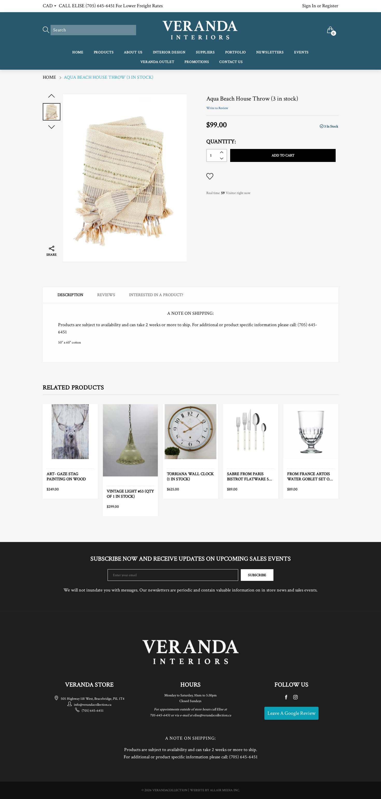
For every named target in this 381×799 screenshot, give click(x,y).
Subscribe (257, 575)
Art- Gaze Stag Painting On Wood (66, 476)
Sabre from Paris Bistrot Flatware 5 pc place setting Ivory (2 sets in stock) (250, 476)
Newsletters (270, 52)
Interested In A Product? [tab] (156, 295)
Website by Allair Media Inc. (215, 790)
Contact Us (231, 62)
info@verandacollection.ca (92, 704)
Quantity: (221, 141)
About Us (133, 52)
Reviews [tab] (106, 295)
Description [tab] (70, 295)
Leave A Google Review (291, 713)
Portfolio (235, 52)
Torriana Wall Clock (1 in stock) (190, 476)
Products (104, 52)
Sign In (309, 6)
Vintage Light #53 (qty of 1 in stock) (130, 494)
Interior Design (169, 52)
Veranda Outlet (157, 62)
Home (77, 52)
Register (330, 6)
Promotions (197, 62)
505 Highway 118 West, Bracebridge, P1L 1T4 (92, 698)
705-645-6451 (160, 715)
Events (301, 52)
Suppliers (205, 52)
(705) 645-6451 (92, 710)
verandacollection (169, 790)
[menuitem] (78, 53)
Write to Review (217, 108)
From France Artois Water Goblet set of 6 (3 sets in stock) (309, 476)
